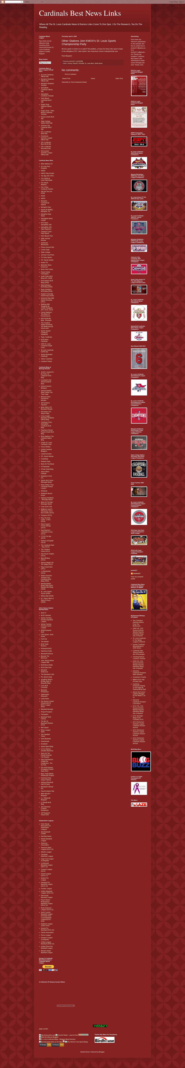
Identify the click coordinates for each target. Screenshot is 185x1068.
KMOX (43, 171)
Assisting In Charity (139, 677)
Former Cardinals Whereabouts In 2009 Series (139, 646)
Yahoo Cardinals (46, 359)
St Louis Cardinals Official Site (47, 75)
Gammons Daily (46, 651)
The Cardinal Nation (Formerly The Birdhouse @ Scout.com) (47, 325)
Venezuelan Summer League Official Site (46, 153)
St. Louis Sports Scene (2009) (46, 592)
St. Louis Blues (89, 63)
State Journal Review (45, 239)
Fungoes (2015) (46, 515)
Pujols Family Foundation (45, 273)
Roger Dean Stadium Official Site (46, 106)
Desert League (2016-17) (46, 874)
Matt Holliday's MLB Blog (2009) (46, 286)
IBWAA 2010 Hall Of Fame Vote (138, 680)
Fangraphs (44, 714)
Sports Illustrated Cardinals (46, 355)
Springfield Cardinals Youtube (47, 95)
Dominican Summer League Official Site (46, 138)
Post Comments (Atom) (79, 82)
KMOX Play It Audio (47, 173)
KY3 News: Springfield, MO (46, 223)
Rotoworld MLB (46, 648)
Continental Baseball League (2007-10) (47, 865)
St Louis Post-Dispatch (45, 167)
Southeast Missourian (44, 243)
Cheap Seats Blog (47, 469)
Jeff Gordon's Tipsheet (45, 404)
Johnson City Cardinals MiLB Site (46, 127)
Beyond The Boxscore (45, 657)
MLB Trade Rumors (44, 645)
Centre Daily (45, 250)
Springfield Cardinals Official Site (47, 89)
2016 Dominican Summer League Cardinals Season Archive (139, 740)
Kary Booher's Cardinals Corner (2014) (47, 532)
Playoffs (75, 63)
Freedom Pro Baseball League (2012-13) (47, 884)
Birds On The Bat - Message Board (47, 503)
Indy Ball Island (46, 836)
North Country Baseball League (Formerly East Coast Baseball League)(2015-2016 (47, 916)
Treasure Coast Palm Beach (46, 232)
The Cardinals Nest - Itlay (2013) (47, 546)
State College (45, 252)
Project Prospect (46, 712)
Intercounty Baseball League (47, 896)
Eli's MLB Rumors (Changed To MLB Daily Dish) (47, 769)
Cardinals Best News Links (80, 13)
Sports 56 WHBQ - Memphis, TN (47, 210)
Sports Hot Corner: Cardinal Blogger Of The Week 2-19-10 (139, 694)
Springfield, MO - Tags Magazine (46, 228)
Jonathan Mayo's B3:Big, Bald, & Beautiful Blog (46, 681)
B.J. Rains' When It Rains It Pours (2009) (47, 600)
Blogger (101, 1052)
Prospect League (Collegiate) (47, 938)
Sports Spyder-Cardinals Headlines (46, 332)
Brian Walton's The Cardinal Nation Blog (47, 438)
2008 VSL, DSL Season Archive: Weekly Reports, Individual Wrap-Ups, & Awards (138, 632)
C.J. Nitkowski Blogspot (45, 799)
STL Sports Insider (47, 260)
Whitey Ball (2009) (47, 596)
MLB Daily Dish (46, 667)
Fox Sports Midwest (44, 183)
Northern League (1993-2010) (47, 925)
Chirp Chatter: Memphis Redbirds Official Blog (47, 418)
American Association (45, 844)
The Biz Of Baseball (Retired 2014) (47, 723)
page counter (43, 1029)
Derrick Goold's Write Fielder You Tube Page (47, 392)
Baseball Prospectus (45, 691)
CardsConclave (46, 454)
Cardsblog (44, 459)
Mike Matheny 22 (47, 164)
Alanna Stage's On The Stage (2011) (47, 563)
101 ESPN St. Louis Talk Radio (46, 179)
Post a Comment (70, 74)
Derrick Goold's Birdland (46, 387)
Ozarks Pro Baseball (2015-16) (47, 929)
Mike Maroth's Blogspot (45, 794)
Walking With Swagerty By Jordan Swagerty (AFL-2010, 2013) (47, 307)
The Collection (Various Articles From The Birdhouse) (138, 623)
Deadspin (44, 744)
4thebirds (44, 491)
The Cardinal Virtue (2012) (45, 550)
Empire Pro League (45, 879)
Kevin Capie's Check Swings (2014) (46, 526)
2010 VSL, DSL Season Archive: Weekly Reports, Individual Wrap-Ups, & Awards (138, 709)
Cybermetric (45, 699)
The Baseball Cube (47, 674)
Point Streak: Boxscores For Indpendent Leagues (46, 826)
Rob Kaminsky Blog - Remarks (46, 319)
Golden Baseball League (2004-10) (47, 892)
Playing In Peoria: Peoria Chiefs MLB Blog (47, 432)
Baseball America (47, 654)
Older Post (119, 78)
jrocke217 (137, 573)
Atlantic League (46, 852)
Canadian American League (47, 855)
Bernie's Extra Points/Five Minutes (45, 398)
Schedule (81, 63)
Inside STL (44, 262)
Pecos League (46, 935)
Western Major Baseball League (47, 951)
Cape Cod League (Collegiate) (47, 860)
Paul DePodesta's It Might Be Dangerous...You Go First (47, 762)
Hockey (69, 63)
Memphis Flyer (46, 207)
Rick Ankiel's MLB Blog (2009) (47, 281)
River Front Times (47, 269)
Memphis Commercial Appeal (45, 202)
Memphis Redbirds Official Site (47, 80)
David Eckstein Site (47, 791)
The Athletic (45, 642)
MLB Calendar (46, 615)
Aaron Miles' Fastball (45, 472)
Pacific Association (47, 932)
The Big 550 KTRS (47, 176)
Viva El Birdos (45, 447)
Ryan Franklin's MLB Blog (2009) (46, 290)
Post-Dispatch (67, 56)
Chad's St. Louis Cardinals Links (46, 443)
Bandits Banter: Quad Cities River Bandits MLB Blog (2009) (47, 586)
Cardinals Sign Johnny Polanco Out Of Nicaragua (139, 652)
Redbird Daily (45, 461)
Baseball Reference (44, 671)
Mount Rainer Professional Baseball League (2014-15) (47, 902)
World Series (99, 63)
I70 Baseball (45, 467)
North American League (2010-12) (47, 909)
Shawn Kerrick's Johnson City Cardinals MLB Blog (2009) (46, 578)
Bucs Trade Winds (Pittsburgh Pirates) (47, 774)
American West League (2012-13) (47, 848)
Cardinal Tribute (46, 361)
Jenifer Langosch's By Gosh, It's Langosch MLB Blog (47, 374)
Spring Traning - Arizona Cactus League (46, 626)
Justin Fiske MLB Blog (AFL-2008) (46, 277)
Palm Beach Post (47, 236)
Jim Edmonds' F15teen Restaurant (45, 808)
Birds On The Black (47, 464)
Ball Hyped (44, 727)
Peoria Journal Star (47, 247)
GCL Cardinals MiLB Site (46, 132)
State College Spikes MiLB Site (46, 122)
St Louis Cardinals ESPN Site (47, 351)
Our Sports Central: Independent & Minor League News (47, 704)
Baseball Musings (47, 709)
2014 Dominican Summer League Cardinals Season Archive (139, 724)
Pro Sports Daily (46, 677)
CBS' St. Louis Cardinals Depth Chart (46, 345)
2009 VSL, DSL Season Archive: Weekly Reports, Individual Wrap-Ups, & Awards (138, 664)
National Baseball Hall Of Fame (47, 783)
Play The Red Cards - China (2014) (45, 519)
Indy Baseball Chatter (45, 833)
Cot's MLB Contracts (44, 686)
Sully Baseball (46, 739)
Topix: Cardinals (46, 337)
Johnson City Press (47, 255)
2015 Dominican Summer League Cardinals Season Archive (139, 732)
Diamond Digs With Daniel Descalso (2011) (47, 300)
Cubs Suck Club (46, 507)
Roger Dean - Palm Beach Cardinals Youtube (47, 112)
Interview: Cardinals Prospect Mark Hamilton (139, 672)
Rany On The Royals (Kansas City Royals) (46, 755)
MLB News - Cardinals (45, 340)
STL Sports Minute (47, 456)
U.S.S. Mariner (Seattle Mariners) (47, 750)
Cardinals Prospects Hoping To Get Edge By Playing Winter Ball (139, 686)
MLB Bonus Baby (47, 665)
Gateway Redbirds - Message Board (47, 499)
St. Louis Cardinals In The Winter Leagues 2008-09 (139, 640)
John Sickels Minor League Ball (47, 661)
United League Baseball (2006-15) (47, 943)
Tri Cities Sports (46, 257)
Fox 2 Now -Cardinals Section (47, 188)
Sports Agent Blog (47, 746)
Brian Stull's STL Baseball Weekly (46, 408)
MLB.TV (43, 613)
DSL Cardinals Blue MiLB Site (46, 143)
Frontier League (46, 888)
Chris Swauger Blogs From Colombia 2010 (138, 717)
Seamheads (45, 741)
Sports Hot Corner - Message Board (47, 481)
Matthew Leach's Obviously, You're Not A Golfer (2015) (47, 511)
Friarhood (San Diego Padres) (46, 779)
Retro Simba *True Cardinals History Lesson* (47, 486)
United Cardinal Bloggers (46, 450)
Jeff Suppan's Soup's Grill (45, 814)
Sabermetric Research (45, 695)
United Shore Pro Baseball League (47, 947)
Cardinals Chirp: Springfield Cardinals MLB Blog (46, 425)
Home (93, 78)
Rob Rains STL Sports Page (46, 412)
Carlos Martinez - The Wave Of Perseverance (47, 314)
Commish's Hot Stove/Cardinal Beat (46, 382)
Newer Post (66, 78)
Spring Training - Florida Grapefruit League (47, 619)
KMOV (43, 198)
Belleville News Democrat (46, 266)
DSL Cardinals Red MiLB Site (46, 147)
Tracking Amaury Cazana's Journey (139, 657)
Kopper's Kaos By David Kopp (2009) (47, 295)
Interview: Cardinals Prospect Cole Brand (139, 701)
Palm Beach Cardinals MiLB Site (46, 100)
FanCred (44, 639)
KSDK (43, 196)
